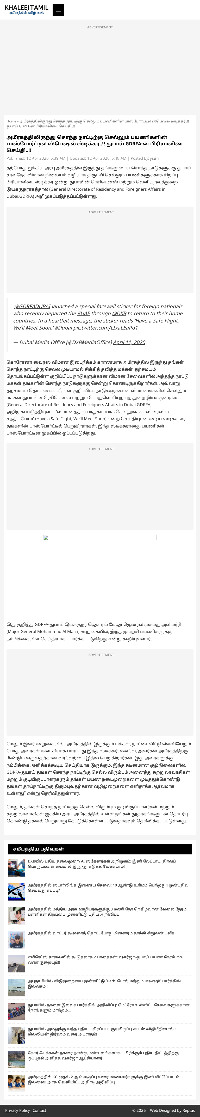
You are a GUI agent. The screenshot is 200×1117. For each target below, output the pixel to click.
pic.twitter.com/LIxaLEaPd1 (105, 328)
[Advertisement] (100, 69)
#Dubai (63, 328)
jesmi (155, 158)
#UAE (83, 314)
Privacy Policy (17, 1110)
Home (11, 122)
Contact (39, 1110)
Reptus (189, 1110)
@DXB (119, 314)
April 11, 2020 (129, 343)
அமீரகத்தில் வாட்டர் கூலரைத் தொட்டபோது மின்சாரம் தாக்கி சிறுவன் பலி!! (101, 933)
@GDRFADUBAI (32, 307)
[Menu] (58, 10)
